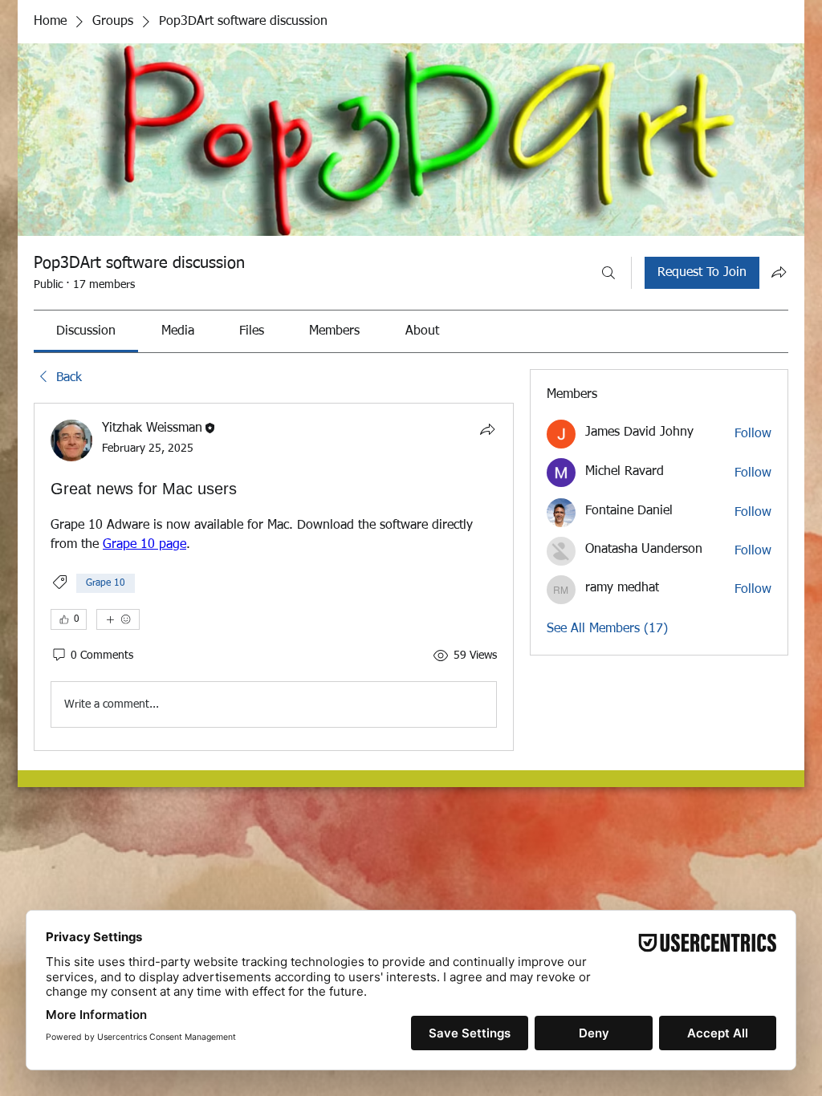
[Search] (608, 273)
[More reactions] (118, 619)
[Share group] (778, 272)
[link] (86, 331)
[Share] (487, 429)
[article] (274, 577)
